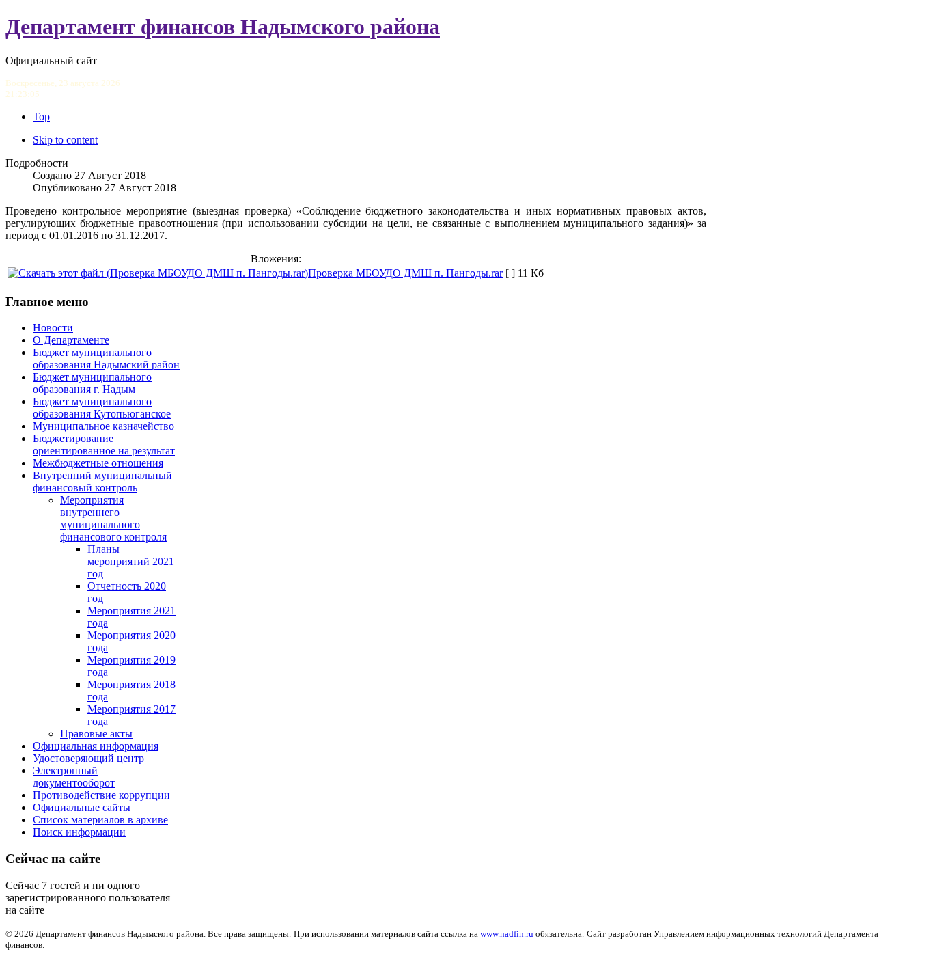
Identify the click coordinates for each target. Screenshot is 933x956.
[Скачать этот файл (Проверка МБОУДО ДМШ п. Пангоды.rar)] (158, 273)
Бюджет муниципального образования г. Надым (92, 383)
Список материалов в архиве (100, 819)
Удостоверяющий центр (88, 758)
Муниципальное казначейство (103, 426)
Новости (53, 327)
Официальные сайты (81, 807)
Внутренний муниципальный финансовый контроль (102, 481)
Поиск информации (79, 832)
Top (41, 116)
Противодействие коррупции (101, 795)
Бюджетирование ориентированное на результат (104, 444)
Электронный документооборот (74, 777)
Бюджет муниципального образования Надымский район (106, 358)
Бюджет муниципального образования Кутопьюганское (102, 408)
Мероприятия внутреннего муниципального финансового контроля (113, 518)
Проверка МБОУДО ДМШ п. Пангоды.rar (405, 273)
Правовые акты (96, 733)
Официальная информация (95, 746)
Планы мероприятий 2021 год (130, 561)
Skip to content (65, 140)
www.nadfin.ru (506, 934)
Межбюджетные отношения (98, 463)
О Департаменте (71, 340)
